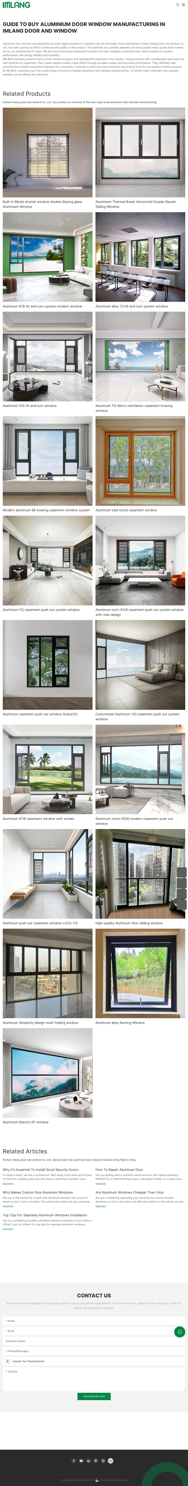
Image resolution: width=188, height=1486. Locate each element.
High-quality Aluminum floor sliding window (129, 923)
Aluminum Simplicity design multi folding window (40, 1023)
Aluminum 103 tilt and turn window (30, 406)
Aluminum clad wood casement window (126, 510)
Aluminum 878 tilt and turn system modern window (42, 306)
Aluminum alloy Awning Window (120, 1023)
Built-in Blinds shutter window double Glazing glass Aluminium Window (42, 204)
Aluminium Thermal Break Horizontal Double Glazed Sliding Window (135, 204)
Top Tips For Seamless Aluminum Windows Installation (45, 1215)
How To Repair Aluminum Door (119, 1170)
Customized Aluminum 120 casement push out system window (137, 716)
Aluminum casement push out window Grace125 (40, 714)
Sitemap (122, 1480)
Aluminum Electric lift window (26, 1122)
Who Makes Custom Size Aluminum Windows (38, 1192)
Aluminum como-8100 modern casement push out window (134, 821)
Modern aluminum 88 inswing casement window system (46, 510)
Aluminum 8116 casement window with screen (38, 819)
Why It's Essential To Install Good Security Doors (40, 1170)
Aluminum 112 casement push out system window (41, 610)
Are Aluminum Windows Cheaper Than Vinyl (129, 1192)
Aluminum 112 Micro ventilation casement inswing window (134, 408)
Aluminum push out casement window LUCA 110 (40, 923)
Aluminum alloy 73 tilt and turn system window (131, 306)
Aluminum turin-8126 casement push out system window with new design (139, 612)
